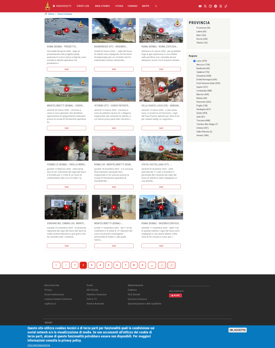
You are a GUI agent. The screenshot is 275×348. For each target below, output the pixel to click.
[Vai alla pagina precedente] (66, 265)
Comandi (133, 6)
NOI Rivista (92, 290)
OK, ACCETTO (237, 330)
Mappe (145, 6)
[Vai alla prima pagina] (56, 265)
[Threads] (221, 6)
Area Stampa (102, 6)
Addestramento (135, 285)
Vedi (67, 69)
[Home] (48, 6)
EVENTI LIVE (83, 6)
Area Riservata (51, 285)
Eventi (90, 285)
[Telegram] (216, 6)
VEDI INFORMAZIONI (39, 345)
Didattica (132, 290)
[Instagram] (210, 6)
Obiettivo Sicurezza (96, 294)
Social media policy (54, 294)
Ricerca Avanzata (95, 303)
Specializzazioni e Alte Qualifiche (144, 303)
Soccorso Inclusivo (137, 299)
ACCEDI (176, 295)
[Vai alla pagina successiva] (162, 265)
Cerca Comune (64, 14)
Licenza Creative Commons (58, 299)
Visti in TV (92, 299)
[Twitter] (205, 6)
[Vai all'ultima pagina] (171, 265)
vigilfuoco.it (50, 303)
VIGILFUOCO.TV (63, 6)
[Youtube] (200, 6)
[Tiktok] (226, 6)
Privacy (48, 290)
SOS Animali (134, 294)
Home (51, 14)
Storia (119, 6)
